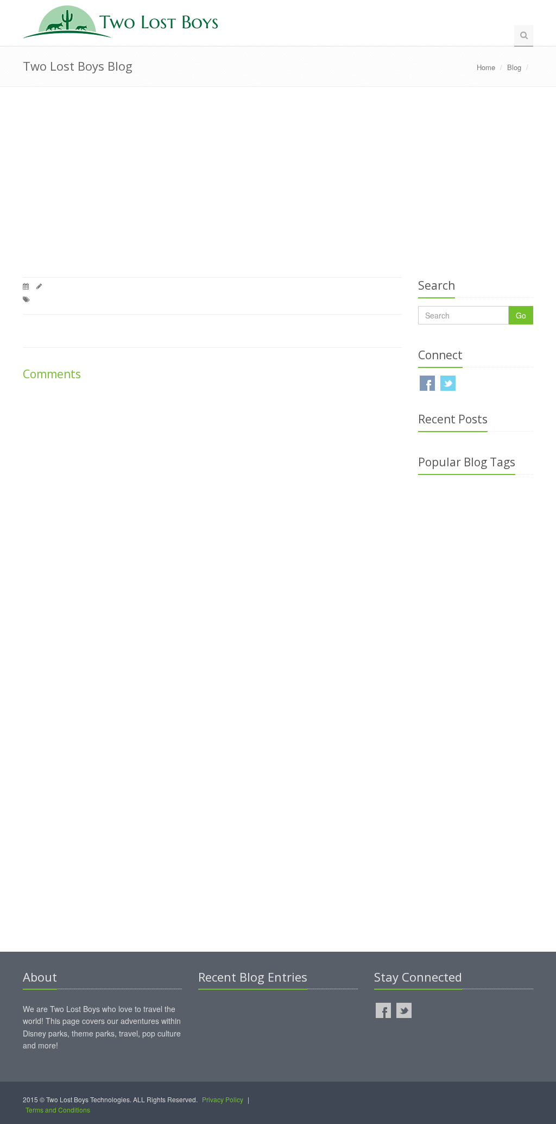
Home (486, 67)
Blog (514, 67)
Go (521, 315)
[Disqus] (212, 531)
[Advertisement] (278, 185)
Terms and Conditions (58, 1109)
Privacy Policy (222, 1099)
